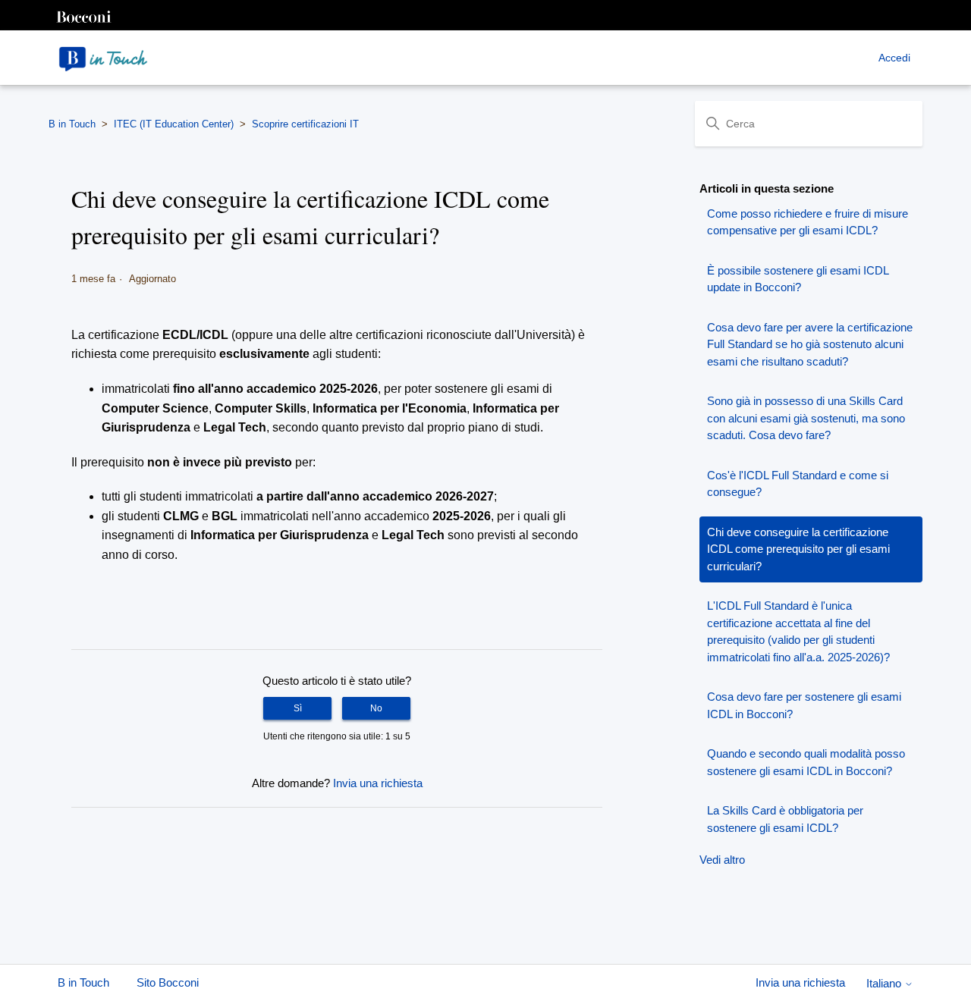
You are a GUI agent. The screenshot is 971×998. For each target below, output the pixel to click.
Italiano (885, 983)
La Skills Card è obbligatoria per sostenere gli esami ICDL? (785, 819)
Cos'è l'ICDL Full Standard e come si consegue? (797, 484)
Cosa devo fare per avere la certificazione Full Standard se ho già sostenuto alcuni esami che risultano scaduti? (810, 344)
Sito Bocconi (168, 982)
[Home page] (103, 57)
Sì (298, 708)
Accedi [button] (894, 58)
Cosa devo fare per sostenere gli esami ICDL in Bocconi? (804, 705)
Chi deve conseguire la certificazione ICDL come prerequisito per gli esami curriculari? (798, 549)
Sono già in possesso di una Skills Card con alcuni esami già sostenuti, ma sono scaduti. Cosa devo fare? (806, 417)
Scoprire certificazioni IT (305, 124)
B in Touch (72, 124)
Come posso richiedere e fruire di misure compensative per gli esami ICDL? (807, 222)
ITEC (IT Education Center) (174, 124)
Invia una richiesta (378, 783)
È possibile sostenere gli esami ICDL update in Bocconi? (797, 279)
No (376, 708)
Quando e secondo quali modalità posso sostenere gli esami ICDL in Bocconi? (806, 762)
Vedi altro (722, 859)
